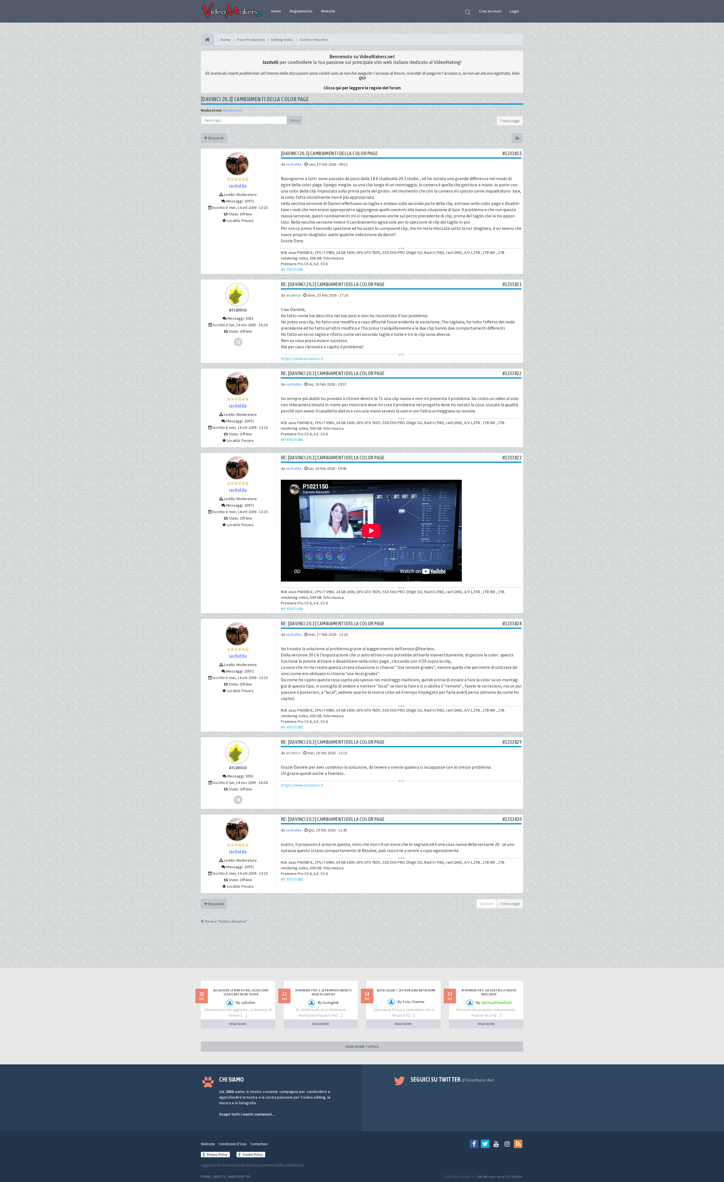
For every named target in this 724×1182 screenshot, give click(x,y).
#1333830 (512, 819)
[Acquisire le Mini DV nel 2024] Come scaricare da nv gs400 (240, 992)
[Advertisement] (362, 951)
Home (276, 11)
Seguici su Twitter (453, 1079)
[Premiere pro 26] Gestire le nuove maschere (489, 992)
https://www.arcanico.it (302, 358)
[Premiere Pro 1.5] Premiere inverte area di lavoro (323, 992)
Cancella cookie (458, 1176)
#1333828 (512, 623)
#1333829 (512, 742)
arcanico (238, 310)
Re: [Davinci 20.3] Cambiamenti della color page (333, 284)
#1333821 (512, 284)
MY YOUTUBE (292, 269)
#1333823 (512, 458)
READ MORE (237, 1024)
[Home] (207, 39)
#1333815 (512, 153)
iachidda (238, 186)
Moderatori (232, 110)
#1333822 (512, 373)
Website (328, 11)
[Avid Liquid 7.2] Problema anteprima (406, 990)
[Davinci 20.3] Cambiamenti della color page (255, 99)
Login (514, 11)
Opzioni (487, 903)
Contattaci (259, 1143)
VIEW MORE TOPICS (362, 1046)
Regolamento (301, 11)
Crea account (490, 11)
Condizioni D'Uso (233, 1143)
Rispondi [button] (215, 138)
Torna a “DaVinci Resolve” (225, 921)
